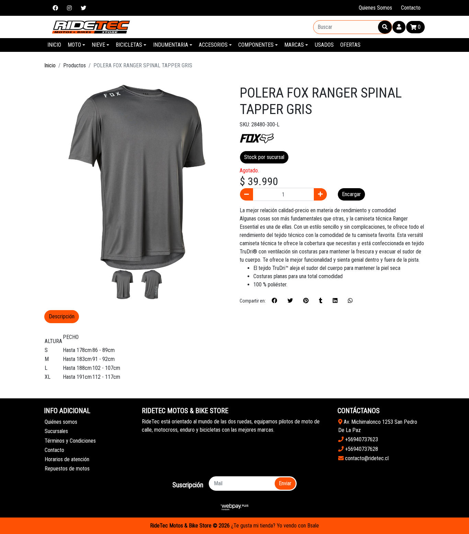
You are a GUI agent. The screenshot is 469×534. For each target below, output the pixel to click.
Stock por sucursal (264, 157)
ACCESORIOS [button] (213, 45)
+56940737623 (361, 439)
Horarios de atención (67, 459)
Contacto (411, 7)
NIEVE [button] (98, 45)
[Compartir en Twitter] (290, 300)
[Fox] (257, 138)
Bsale (313, 525)
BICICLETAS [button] (129, 45)
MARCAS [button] (294, 45)
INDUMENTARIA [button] (170, 45)
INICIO (54, 45)
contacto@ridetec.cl (366, 458)
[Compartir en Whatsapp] (350, 300)
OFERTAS (350, 45)
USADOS (324, 45)
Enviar (285, 483)
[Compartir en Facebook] (274, 300)
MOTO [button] (74, 45)
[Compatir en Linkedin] (335, 300)
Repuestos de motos (67, 468)
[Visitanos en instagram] (69, 8)
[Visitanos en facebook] (55, 8)
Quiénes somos (61, 422)
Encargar (351, 194)
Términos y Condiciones (70, 441)
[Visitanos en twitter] (83, 8)
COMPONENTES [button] (256, 45)
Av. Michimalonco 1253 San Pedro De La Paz (377, 426)
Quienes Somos (375, 7)
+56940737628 (361, 449)
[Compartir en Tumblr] (320, 300)
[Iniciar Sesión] (399, 27)
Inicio (50, 65)
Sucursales (56, 431)
